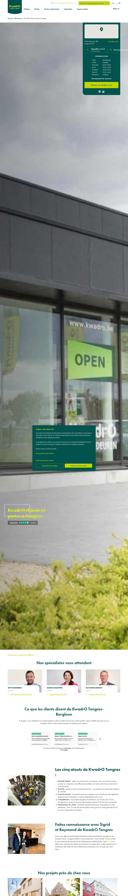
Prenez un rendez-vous (101, 85)
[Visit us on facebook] (100, 92)
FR (119, 3)
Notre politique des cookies (45, 453)
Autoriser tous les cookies (78, 465)
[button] (101, 29)
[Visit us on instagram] (103, 92)
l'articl (109, 841)
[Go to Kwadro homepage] (15, 7)
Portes (36, 9)
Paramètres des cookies (50, 465)
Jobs (113, 3)
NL (117, 3)
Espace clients (82, 9)
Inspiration (68, 9)
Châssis (27, 9)
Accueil (10, 18)
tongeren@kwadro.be (57, 694)
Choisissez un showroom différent (21, 655)
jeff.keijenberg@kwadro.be (21, 694)
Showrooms (18, 18)
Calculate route (113, 41)
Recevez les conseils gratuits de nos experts (92, 3)
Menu (115, 8)
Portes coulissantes (51, 9)
